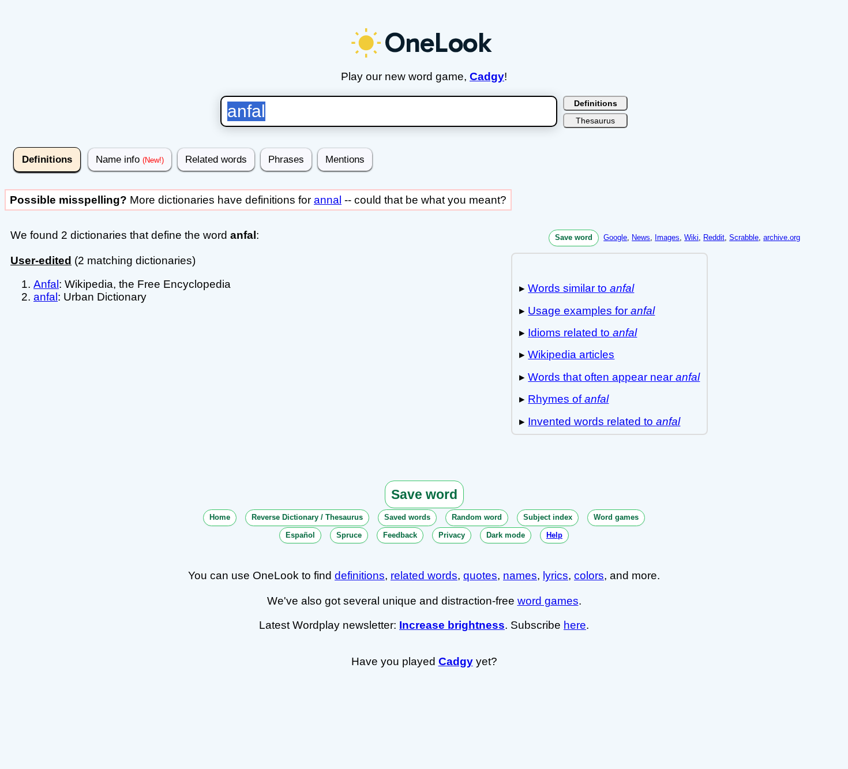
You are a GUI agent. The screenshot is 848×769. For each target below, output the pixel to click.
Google (615, 237)
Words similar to (581, 288)
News (641, 237)
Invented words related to (604, 421)
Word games (616, 517)
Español (300, 535)
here (575, 625)
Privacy (451, 535)
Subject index (547, 517)
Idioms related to (582, 333)
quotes (480, 575)
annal (328, 200)
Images (667, 237)
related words (424, 575)
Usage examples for (591, 311)
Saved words (407, 517)
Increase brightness (452, 625)
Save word (573, 237)
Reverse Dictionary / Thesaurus (307, 517)
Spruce (349, 535)
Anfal (46, 284)
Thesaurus (595, 120)
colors (589, 575)
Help (554, 535)
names (520, 575)
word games (548, 601)
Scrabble (744, 237)
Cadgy (487, 76)
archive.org (781, 237)
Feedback (400, 535)
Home (219, 517)
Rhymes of (568, 399)
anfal (45, 297)
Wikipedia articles (571, 354)
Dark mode (505, 535)
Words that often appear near (614, 377)
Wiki (691, 237)
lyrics (555, 575)
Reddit (714, 237)
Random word (477, 517)
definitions (360, 575)
